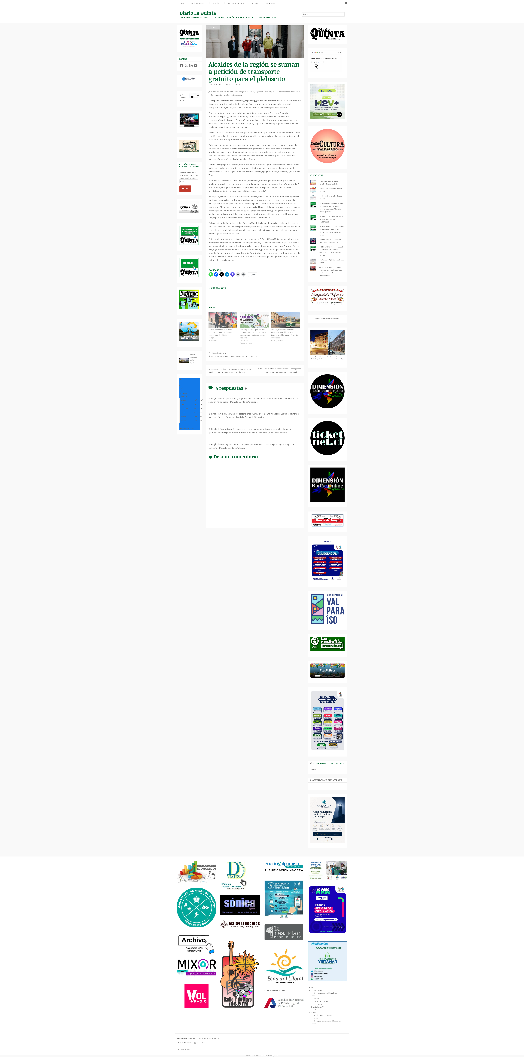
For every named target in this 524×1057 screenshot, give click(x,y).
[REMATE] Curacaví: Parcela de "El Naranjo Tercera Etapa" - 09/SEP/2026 (331, 219)
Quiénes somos (198, 3)
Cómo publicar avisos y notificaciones (327, 1021)
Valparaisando (183, 1049)
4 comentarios (232, 84)
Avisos (255, 3)
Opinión (216, 3)
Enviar (185, 188)
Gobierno (227, 356)
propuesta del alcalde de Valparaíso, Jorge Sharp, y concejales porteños (243, 101)
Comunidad (214, 1039)
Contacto (271, 3)
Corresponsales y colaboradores (325, 993)
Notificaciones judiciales (323, 1015)
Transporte (253, 356)
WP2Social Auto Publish (253, 1056)
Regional (213, 27)
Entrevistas (318, 1004)
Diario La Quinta (197, 13)
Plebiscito (245, 356)
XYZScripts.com (273, 1056)
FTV (315, 1010)
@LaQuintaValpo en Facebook (326, 780)
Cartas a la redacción (321, 1001)
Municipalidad (236, 356)
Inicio (181, 3)
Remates (317, 1018)
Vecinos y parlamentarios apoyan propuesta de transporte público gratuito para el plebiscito (221, 332)
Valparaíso (204, 1039)
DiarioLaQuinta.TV (236, 3)
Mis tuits (313, 769)
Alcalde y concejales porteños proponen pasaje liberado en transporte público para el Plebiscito (284, 332)
